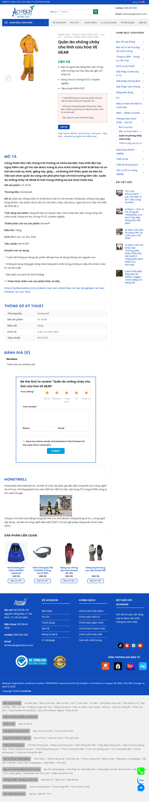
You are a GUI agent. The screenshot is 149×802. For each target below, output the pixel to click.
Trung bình (67, 400)
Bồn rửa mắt (19, 707)
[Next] (107, 565)
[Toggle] (143, 41)
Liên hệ (142, 22)
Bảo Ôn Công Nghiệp (54, 769)
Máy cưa (60, 779)
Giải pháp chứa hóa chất (16, 731)
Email (61, 428)
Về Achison (59, 22)
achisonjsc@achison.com (18, 645)
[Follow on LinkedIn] (134, 646)
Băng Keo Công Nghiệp (128, 758)
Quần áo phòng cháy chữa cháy (130, 137)
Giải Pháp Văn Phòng (128, 86)
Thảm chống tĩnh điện (73, 749)
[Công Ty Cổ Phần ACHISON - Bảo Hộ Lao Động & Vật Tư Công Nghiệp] (23, 11)
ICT (118, 98)
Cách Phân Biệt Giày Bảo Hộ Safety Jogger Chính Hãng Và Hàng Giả (133, 277)
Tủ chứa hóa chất (64, 731)
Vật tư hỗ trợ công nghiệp (126, 172)
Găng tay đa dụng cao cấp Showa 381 (95, 569)
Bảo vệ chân (80, 707)
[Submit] (95, 11)
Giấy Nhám (49, 762)
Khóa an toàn (55, 738)
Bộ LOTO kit (40, 738)
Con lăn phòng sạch (38, 745)
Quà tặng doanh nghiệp (125, 151)
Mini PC (42, 793)
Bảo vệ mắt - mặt (66, 703)
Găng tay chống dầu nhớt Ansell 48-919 (69, 570)
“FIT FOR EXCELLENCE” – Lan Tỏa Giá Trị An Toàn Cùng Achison (133, 197)
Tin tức (74, 22)
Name (26, 428)
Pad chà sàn (73, 758)
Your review (30, 406)
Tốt (76, 398)
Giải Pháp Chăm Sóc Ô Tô (127, 73)
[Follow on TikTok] (121, 646)
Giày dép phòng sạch (109, 745)
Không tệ (56, 398)
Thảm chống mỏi (91, 758)
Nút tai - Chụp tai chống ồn (116, 707)
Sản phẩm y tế (131, 703)
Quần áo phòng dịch (40, 786)
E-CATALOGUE (109, 22)
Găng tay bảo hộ (62, 707)
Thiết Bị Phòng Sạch (127, 164)
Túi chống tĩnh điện (121, 749)
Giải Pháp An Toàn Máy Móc (82, 769)
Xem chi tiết (16, 581)
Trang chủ (64, 34)
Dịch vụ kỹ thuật (125, 66)
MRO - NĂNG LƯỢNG (128, 113)
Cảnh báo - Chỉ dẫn (88, 703)
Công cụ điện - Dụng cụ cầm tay (127, 58)
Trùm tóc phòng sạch (98, 749)
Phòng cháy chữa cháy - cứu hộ (126, 120)
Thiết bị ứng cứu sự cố (130, 143)
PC (50, 793)
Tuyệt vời (86, 398)
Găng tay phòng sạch (62, 745)
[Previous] (4, 565)
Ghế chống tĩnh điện (86, 745)
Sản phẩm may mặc (110, 703)
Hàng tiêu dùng (124, 92)
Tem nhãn (39, 758)
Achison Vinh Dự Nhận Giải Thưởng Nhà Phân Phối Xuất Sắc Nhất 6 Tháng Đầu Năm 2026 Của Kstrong (134, 255)
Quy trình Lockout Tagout (51, 710)
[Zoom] (8, 78)
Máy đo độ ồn (25, 723)
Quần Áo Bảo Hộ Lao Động (22, 710)
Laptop (32, 793)
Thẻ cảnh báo (72, 738)
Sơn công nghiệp (12, 773)
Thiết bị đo (122, 159)
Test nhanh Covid (80, 786)
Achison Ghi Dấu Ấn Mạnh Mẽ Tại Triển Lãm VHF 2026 (134, 234)
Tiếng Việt (136, 2)
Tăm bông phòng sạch (47, 749)
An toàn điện (31, 703)
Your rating (27, 391)
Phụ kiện (62, 762)
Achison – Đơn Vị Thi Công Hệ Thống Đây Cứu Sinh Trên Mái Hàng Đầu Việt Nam (134, 216)
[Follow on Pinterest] (127, 646)
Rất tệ (47, 398)
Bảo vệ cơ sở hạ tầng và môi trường (128, 49)
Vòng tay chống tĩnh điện (29, 752)
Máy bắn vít (47, 779)
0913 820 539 (21, 634)
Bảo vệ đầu (94, 707)
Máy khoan (72, 779)
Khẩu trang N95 (61, 786)
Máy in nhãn (108, 758)
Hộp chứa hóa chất (42, 731)
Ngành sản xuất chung (86, 136)
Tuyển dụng (127, 22)
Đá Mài (12, 762)
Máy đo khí (72, 710)
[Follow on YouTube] (140, 646)
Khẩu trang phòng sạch (21, 749)
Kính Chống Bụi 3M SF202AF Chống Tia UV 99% (43, 570)
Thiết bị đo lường (55, 758)
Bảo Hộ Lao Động (125, 41)
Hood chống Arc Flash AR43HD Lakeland (16, 570)
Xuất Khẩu (91, 22)
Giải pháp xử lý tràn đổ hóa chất (114, 769)
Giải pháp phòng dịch (128, 81)
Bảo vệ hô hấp (47, 703)
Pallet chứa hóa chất (62, 773)
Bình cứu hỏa (125, 127)
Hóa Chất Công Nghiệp (29, 762)
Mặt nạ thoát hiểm (128, 131)
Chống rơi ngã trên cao (40, 707)
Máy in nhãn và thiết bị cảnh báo (129, 105)
